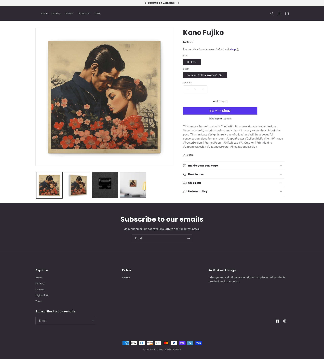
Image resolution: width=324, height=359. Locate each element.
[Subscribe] (188, 238)
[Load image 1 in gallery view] (49, 185)
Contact (40, 289)
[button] (272, 13)
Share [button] (190, 155)
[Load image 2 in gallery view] (77, 185)
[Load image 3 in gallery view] (105, 185)
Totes (38, 301)
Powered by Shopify (172, 349)
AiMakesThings (157, 349)
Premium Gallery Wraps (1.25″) (205, 75)
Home (38, 277)
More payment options (220, 119)
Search (126, 277)
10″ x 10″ (192, 62)
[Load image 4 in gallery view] (133, 185)
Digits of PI (41, 295)
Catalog (39, 283)
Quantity (187, 82)
